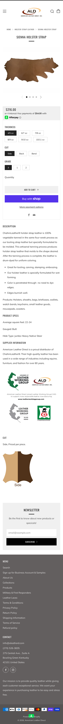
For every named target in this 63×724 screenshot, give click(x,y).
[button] (26, 97)
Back (21, 153)
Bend (34, 153)
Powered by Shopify (31, 716)
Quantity (9, 177)
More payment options (31, 207)
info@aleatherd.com (13, 643)
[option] (31, 70)
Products (7, 587)
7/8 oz (38, 133)
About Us (8, 577)
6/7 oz (24, 133)
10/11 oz (40, 139)
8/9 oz (11, 139)
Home (9, 29)
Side (10, 153)
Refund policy (10, 627)
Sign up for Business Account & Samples (24, 572)
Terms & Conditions (13, 602)
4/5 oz (11, 133)
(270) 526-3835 (11, 648)
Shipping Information (14, 617)
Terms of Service (11, 622)
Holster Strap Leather (24, 29)
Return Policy (10, 612)
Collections (8, 582)
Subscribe (30, 541)
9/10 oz (24, 139)
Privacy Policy (10, 607)
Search (6, 567)
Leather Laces (10, 597)
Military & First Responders (17, 592)
